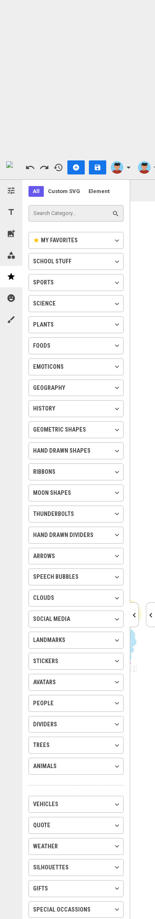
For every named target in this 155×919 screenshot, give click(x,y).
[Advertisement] (77, 77)
